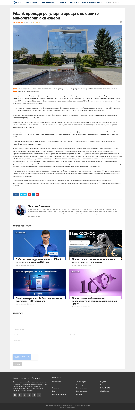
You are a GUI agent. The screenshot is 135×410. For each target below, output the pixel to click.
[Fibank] (106, 2)
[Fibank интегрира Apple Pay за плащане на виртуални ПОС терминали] (39, 284)
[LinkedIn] (118, 2)
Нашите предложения (22, 271)
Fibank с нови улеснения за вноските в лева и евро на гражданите (93, 260)
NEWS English (104, 391)
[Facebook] (108, 2)
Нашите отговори (81, 391)
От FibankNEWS (105, 388)
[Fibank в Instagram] (34, 395)
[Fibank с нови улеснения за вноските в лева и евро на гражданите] (95, 245)
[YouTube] (113, 2)
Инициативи (75, 271)
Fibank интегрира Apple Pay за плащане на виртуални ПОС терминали (39, 299)
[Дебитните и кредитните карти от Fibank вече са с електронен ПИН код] (39, 245)
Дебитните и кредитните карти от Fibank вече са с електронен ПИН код (38, 260)
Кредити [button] (62, 2)
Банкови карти (20, 232)
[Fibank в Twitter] (24, 395)
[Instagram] (115, 2)
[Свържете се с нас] (15, 395)
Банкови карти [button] (48, 2)
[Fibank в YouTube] (29, 395)
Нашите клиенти (81, 388)
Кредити (103, 382)
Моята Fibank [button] (31, 2)
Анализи (54, 385)
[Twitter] (110, 2)
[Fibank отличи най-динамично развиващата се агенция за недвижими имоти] (95, 284)
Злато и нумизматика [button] (91, 2)
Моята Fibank (56, 382)
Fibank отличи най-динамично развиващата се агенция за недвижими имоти (94, 301)
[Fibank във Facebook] (20, 395)
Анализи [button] (73, 2)
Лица (53, 391)
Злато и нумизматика (83, 385)
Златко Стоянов (39, 206)
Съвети (102, 385)
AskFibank (79, 394)
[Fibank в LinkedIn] (39, 395)
